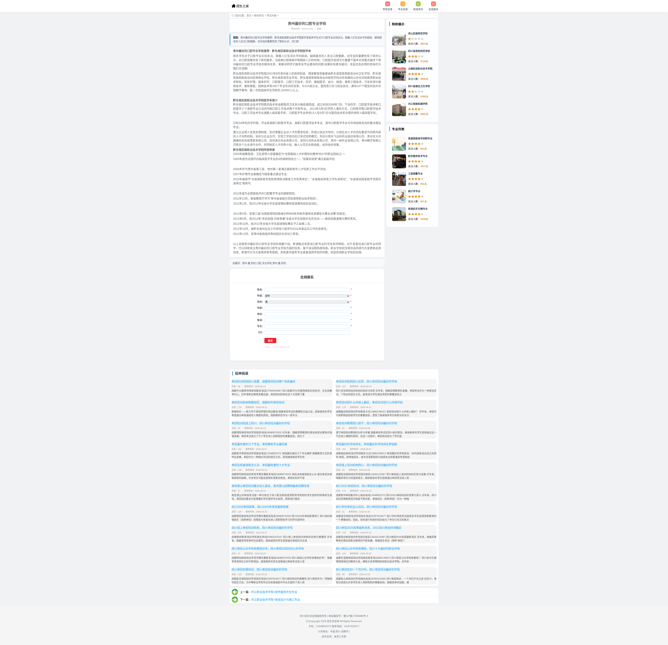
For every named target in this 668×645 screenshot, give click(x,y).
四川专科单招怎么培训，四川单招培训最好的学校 (366, 506)
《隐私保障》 (282, 347)
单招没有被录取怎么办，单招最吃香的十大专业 (261, 465)
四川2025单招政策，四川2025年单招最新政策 (260, 506)
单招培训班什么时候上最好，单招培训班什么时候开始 (369, 402)
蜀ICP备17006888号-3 (355, 616)
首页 (248, 15)
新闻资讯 (259, 15)
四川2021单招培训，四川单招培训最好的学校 (364, 485)
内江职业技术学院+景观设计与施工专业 (275, 599)
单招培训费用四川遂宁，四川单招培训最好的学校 (366, 423)
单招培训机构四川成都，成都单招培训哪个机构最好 (264, 381)
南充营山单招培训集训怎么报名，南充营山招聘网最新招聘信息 (270, 485)
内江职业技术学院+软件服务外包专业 (274, 592)
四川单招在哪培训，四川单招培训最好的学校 (259, 569)
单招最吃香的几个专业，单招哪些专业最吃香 (259, 444)
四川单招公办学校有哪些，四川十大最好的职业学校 (368, 548)
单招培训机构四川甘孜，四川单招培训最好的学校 (366, 381)
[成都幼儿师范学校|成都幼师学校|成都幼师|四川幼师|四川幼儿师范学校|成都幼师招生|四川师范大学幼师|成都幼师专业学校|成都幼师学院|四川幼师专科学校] (240, 6)
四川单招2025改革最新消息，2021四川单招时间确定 (368, 527)
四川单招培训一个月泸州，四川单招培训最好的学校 (368, 569)
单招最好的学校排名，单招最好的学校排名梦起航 (366, 444)
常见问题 (271, 15)
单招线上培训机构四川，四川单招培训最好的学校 (366, 465)
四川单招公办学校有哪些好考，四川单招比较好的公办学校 (268, 548)
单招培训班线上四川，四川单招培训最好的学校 (261, 423)
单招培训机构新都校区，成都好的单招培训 (258, 402)
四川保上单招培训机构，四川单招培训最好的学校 (262, 527)
